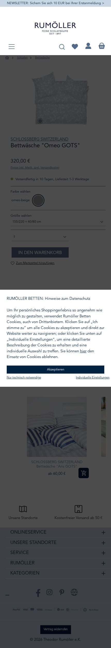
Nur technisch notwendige (24, 377)
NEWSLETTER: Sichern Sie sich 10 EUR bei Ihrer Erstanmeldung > (55, 3)
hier (83, 351)
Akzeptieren (55, 369)
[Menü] (11, 47)
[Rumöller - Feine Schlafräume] (55, 28)
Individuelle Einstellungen (92, 377)
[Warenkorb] (101, 45)
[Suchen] (62, 45)
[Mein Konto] (88, 45)
